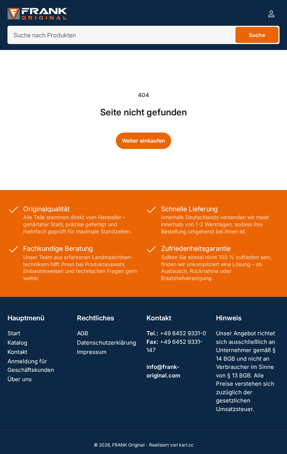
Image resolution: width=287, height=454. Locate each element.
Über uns (19, 379)
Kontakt (17, 351)
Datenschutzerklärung (106, 342)
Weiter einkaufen (143, 140)
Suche (257, 35)
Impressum (92, 351)
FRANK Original (128, 445)
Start (13, 333)
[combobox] (143, 35)
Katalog (17, 342)
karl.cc (186, 445)
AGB (82, 333)
